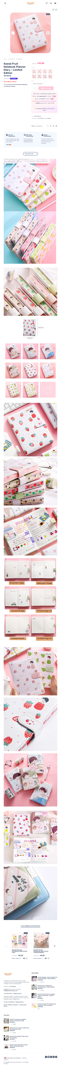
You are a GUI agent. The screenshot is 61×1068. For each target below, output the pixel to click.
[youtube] (54, 1057)
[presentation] (13, 32)
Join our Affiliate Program (10, 1004)
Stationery (11, 59)
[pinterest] (56, 1057)
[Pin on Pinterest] (53, 125)
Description (29, 154)
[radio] (34, 71)
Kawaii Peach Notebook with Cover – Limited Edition (41, 951)
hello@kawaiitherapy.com (11, 990)
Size (33, 80)
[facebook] (46, 1057)
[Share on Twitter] (50, 125)
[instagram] (48, 1057)
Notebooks (19, 59)
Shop (5, 59)
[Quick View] (24, 958)
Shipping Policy (20, 1002)
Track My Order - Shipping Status (13, 993)
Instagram (13, 986)
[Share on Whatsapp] (55, 125)
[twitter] (51, 1057)
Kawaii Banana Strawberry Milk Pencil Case (19, 951)
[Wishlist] (47, 3)
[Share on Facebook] (47, 125)
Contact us (7, 989)
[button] (5, 3)
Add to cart (46, 88)
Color (33, 67)
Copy (54, 96)
